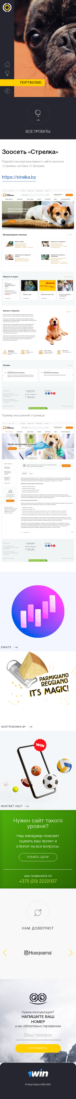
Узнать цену (38, 857)
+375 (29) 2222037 (38, 881)
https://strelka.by (19, 177)
